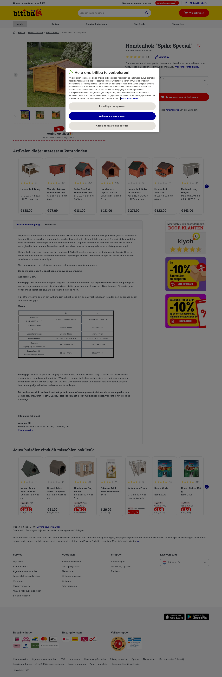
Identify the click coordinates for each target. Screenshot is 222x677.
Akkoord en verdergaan (112, 116)
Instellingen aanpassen (112, 106)
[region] (112, 100)
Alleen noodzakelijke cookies (112, 125)
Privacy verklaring (129, 98)
